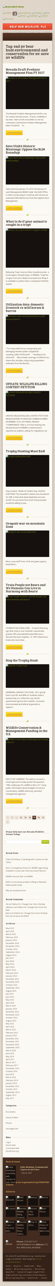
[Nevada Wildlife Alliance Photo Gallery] (22, 1228)
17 (43, 818)
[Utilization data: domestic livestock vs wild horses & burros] (27, 329)
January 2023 (11, 1009)
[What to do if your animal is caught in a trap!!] (27, 248)
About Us (17, 1266)
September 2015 (13, 1092)
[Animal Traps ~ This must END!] (11, 1227)
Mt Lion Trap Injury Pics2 (15, 1278)
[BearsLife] (11, 1201)
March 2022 (11, 1030)
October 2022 (11, 1018)
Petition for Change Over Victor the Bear (28, 904)
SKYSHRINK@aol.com (26, 1244)
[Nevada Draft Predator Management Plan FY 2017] (27, 93)
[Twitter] (7, 13)
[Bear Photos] (44, 1212)
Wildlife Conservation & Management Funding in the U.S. (26, 730)
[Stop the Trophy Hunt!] (27, 676)
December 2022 (12, 1012)
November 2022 (12, 1015)
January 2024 (11, 976)
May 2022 (10, 1024)
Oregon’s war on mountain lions (25, 525)
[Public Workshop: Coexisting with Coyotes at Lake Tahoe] (11, 1175)
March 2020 (11, 1051)
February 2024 (12, 973)
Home (8, 1266)
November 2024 (12, 946)
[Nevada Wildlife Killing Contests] (22, 1213)
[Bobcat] (33, 1201)
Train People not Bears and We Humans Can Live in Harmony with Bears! (26, 587)
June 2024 (10, 961)
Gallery (8, 1269)
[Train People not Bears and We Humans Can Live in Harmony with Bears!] (27, 609)
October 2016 (11, 1071)
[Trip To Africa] (33, 1225)
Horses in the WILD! (21, 916)
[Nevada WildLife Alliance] (27, 6)
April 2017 (10, 1059)
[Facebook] (15, 15)
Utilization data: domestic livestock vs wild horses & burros (25, 307)
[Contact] (43, 16)
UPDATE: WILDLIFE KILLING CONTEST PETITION (26, 385)
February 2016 (12, 1080)
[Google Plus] (24, 13)
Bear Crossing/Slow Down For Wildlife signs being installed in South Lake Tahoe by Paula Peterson (27, 869)
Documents (10, 1112)
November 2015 (12, 1086)
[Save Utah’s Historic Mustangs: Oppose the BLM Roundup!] (27, 170)
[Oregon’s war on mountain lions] (27, 544)
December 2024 (12, 943)
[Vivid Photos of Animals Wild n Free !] (44, 1228)
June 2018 (10, 1053)
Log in (8, 1142)
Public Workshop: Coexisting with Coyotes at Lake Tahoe (27, 861)
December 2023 (12, 979)
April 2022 (10, 1027)
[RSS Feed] (8, 19)
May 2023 (10, 1000)
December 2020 (12, 1045)
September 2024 (13, 952)
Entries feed (10, 1145)
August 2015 (11, 1095)
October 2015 (11, 1089)
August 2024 (11, 955)
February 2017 (12, 1065)
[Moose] (44, 1201)
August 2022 (11, 1021)
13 (25, 818)
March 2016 (11, 1077)
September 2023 (13, 988)
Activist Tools (33, 1278)
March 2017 (11, 1062)
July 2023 (9, 994)
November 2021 (12, 1042)
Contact (44, 1278)
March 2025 (11, 934)
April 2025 (10, 931)
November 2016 (12, 1068)
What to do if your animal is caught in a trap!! (26, 223)
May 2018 (10, 1057)
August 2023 (11, 991)
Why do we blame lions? (16, 891)
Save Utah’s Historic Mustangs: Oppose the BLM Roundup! (25, 149)
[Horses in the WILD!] (33, 1212)
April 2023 (10, 1003)
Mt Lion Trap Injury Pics (23, 1269)
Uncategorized (12, 1129)
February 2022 (12, 1033)
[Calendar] (32, 16)
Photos (9, 1123)
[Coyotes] (11, 1212)
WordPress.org (12, 1151)
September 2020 (13, 1047)
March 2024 (11, 970)
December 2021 (12, 1039)
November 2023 (12, 982)
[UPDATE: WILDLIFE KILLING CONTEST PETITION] (27, 401)
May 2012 (10, 1098)
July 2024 (9, 958)
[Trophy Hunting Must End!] (27, 470)
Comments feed (12, 1148)
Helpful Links (29, 1266)
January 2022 (11, 1036)
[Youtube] (37, 13)
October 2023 (11, 985)
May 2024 (10, 964)
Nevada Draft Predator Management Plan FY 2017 (25, 71)
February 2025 (12, 937)
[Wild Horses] (22, 1201)
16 (39, 818)
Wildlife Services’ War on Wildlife (19, 876)
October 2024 (11, 949)
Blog (38, 1266)
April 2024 (10, 967)
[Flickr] (46, 13)
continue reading (14, 133)
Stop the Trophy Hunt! (22, 660)
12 (21, 818)
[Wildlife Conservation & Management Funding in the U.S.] (27, 756)
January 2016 (11, 1083)
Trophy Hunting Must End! (25, 451)
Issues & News (12, 1117)
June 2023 (10, 997)
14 (30, 818)
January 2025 (11, 940)
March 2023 (11, 1006)
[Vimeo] (22, 16)
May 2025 (10, 928)
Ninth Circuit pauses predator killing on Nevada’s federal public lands (26, 883)
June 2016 (10, 1074)
